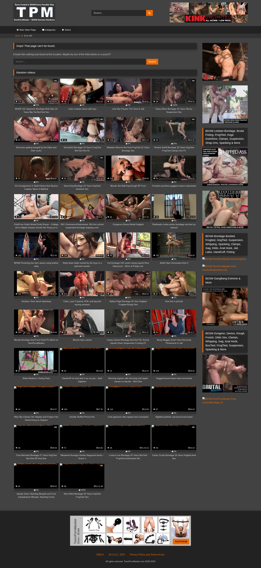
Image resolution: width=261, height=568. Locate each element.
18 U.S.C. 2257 (117, 554)
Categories (50, 30)
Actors (68, 30)
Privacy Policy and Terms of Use (147, 554)
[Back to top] (251, 559)
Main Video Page (27, 30)
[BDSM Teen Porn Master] (34, 13)
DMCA (100, 554)
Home (17, 36)
